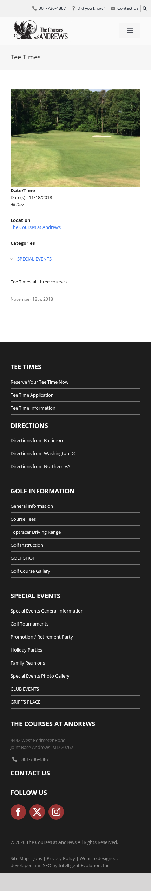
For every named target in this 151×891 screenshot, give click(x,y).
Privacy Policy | (63, 858)
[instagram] (56, 812)
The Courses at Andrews (36, 227)
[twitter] (37, 812)
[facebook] (18, 812)
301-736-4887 (35, 759)
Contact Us (30, 773)
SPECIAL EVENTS (34, 259)
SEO (47, 865)
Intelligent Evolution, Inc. (84, 865)
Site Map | (22, 858)
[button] (144, 8)
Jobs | (40, 858)
